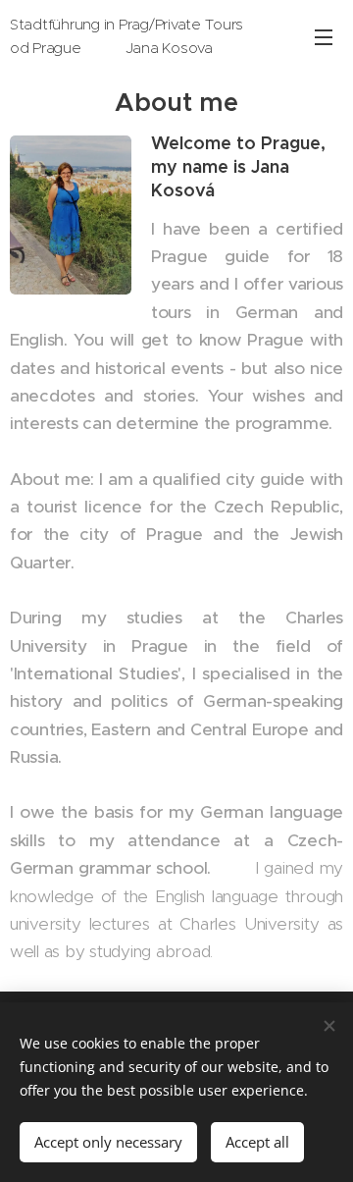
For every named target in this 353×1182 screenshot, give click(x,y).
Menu (323, 36)
